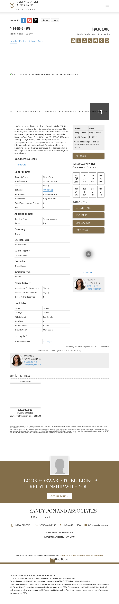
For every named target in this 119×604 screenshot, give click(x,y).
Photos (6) (80, 156)
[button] (59, 496)
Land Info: (20, 303)
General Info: (22, 172)
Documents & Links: (26, 159)
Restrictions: (21, 261)
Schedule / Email (83, 207)
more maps (88, 272)
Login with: (15, 20)
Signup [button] (45, 20)
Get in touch (59, 496)
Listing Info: (22, 336)
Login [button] (55, 20)
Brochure (21, 164)
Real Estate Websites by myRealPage (88, 555)
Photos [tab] (22, 41)
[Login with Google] (29, 22)
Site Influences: (22, 239)
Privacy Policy (66, 555)
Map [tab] (40, 41)
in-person (80, 167)
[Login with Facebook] (23, 22)
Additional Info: (24, 214)
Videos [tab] (32, 41)
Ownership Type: (22, 272)
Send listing (81, 215)
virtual (93, 167)
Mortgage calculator (89, 223)
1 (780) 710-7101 (93, 285)
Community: (20, 229)
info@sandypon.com (94, 288)
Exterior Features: (23, 250)
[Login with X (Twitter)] (35, 22)
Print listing (81, 230)
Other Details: (23, 283)
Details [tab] (13, 41)
